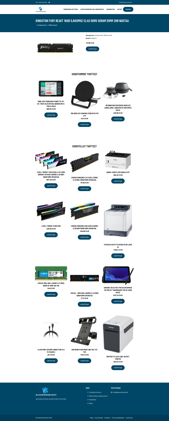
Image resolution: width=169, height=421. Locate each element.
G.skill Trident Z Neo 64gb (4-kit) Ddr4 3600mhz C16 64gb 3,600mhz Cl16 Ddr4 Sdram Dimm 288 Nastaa (51, 174)
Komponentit (42, 25)
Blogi (119, 9)
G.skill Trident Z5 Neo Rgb (51, 226)
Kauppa (128, 9)
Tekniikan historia (70, 9)
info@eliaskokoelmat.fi (125, 2)
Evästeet (107, 418)
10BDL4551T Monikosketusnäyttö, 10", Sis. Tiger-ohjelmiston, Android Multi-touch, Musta (51, 103)
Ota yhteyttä (99, 418)
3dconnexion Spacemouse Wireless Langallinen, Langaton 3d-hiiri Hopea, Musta (118, 107)
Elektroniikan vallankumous (92, 9)
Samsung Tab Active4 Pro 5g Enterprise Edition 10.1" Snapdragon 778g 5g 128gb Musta (118, 290)
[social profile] (49, 2)
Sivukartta (129, 418)
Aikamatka (110, 9)
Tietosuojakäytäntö (117, 418)
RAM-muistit (53, 25)
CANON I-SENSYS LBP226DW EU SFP (118, 172)
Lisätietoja (92, 49)
